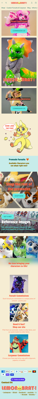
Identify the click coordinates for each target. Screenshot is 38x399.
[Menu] (2, 3)
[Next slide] (34, 169)
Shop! (3, 8)
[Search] (6, 3)
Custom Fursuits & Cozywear (16, 8)
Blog (29, 8)
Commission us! (19, 31)
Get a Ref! (8, 217)
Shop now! (19, 196)
